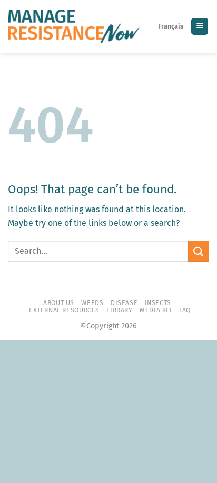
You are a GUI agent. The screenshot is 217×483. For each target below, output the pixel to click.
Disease (124, 303)
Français (170, 26)
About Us (58, 303)
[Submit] (198, 251)
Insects (158, 303)
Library (119, 310)
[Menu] (199, 26)
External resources (64, 310)
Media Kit (156, 310)
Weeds (92, 303)
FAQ (185, 310)
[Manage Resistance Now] (74, 27)
